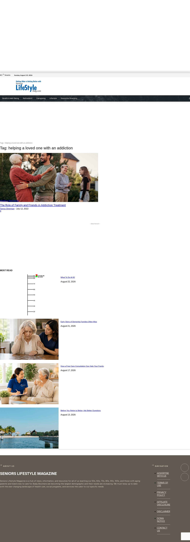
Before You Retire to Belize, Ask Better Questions (81, 410)
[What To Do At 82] (29, 294)
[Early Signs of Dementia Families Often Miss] (29, 339)
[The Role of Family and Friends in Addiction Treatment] (49, 177)
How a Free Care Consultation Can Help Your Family (82, 366)
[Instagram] (185, 477)
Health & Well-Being (9, 201)
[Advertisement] (104, 86)
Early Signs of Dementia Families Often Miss (79, 322)
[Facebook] (188, 75)
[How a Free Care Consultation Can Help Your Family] (29, 383)
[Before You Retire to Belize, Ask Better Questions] (29, 428)
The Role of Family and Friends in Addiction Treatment (33, 205)
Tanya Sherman (7, 209)
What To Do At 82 (68, 277)
